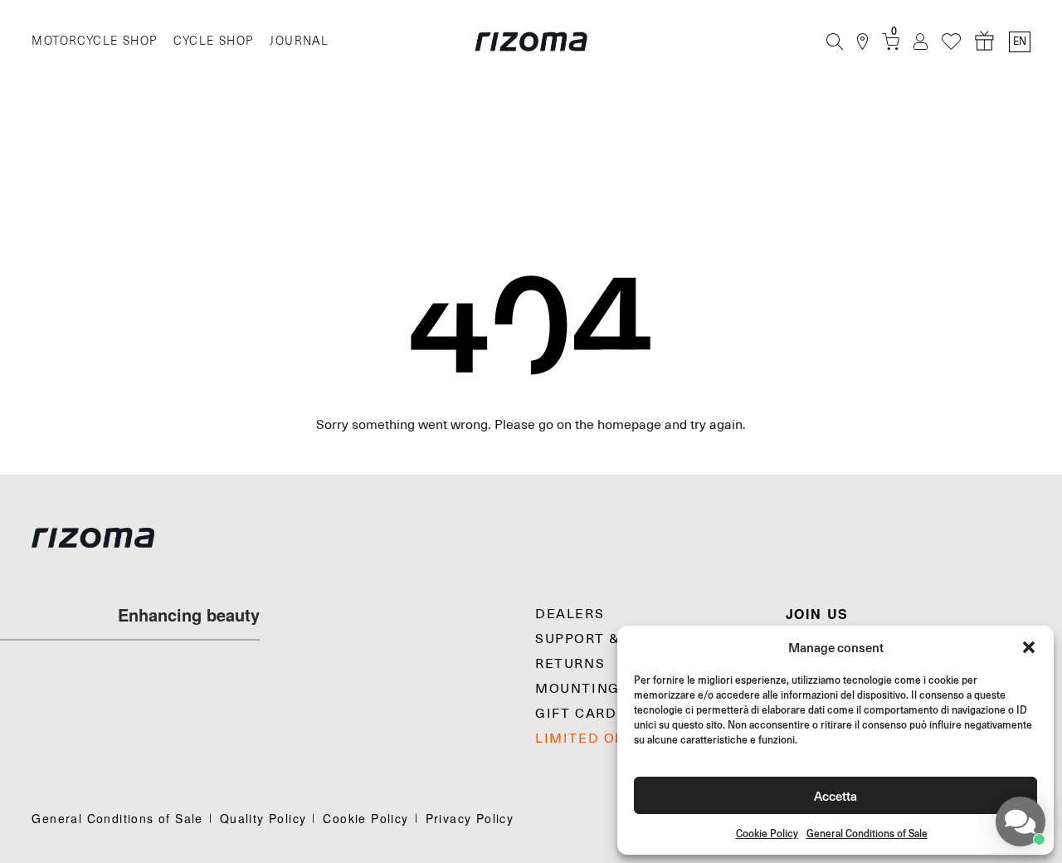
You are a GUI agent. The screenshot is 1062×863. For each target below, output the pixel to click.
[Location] (862, 42)
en (1019, 41)
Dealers (569, 614)
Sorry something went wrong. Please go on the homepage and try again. (531, 424)
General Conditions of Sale (867, 833)
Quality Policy (263, 818)
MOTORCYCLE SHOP (94, 41)
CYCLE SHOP (213, 41)
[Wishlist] (951, 42)
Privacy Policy (470, 818)
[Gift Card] (985, 41)
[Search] (834, 41)
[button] (1029, 647)
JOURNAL (299, 41)
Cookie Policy (767, 833)
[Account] (920, 42)
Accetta (835, 795)
